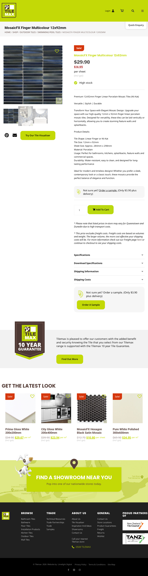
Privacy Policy (80, 564)
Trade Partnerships (55, 522)
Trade (49, 525)
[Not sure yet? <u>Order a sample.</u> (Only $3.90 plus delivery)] (78, 191)
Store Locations (104, 522)
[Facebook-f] (68, 570)
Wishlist (100, 536)
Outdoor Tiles (28, 32)
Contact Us (77, 532)
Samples (50, 529)
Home (8, 32)
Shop (15, 32)
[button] (133, 11)
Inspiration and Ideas (81, 525)
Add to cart (102, 209)
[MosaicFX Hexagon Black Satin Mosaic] (92, 408)
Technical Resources (56, 519)
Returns (100, 532)
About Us (76, 519)
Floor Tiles (25, 525)
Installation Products (30, 529)
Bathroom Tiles (28, 519)
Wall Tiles (25, 539)
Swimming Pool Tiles (49, 32)
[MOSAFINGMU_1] (32, 75)
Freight (100, 529)
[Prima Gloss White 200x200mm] (20, 408)
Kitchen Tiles (27, 532)
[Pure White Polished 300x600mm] (128, 408)
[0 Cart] (122, 10)
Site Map (111, 564)
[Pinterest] (74, 570)
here (139, 239)
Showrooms (77, 529)
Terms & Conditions (97, 564)
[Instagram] (80, 570)
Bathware (25, 522)
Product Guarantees (106, 525)
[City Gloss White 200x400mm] (56, 408)
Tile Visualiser (78, 522)
